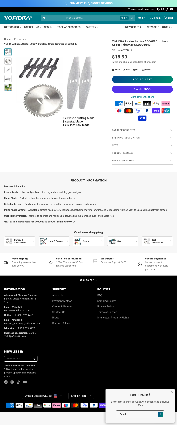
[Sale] (122, 241)
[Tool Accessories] (157, 241)
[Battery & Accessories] (19, 241)
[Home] (18, 18)
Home (7, 39)
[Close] (172, 392)
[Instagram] (162, 9)
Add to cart (142, 79)
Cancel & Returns (62, 306)
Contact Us (58, 312)
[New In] (88, 241)
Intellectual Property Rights (113, 317)
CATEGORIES (11, 27)
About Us (57, 295)
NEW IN (48, 27)
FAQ (99, 295)
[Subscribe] (34, 359)
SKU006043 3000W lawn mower (51, 221)
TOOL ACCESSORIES (68, 27)
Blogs (55, 317)
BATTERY (90, 27)
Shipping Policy (106, 301)
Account (155, 17)
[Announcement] (88, 3)
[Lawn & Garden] (54, 241)
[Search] (132, 18)
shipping (127, 62)
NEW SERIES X (133, 27)
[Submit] (160, 414)
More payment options (142, 96)
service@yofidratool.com (142, 9)
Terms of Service (107, 312)
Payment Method (62, 301)
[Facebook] (158, 9)
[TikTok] (167, 9)
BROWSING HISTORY (158, 27)
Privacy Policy (105, 306)
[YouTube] (171, 9)
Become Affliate (61, 323)
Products (19, 39)
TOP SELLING (31, 27)
